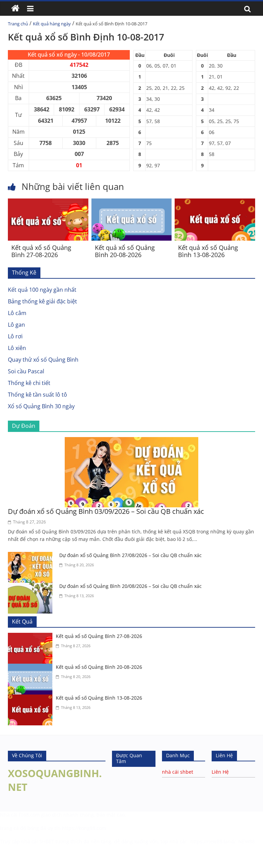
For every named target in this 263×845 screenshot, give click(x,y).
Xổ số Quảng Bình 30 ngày (41, 406)
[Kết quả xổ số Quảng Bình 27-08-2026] (48, 202)
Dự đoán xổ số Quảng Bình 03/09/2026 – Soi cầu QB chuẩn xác (106, 511)
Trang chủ (18, 24)
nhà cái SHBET (37, 841)
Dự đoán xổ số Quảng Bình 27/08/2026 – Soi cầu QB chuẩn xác (130, 555)
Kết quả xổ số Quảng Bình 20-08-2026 (125, 251)
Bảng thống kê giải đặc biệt (42, 301)
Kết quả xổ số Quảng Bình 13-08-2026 (208, 251)
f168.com (29, 814)
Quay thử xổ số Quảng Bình (43, 359)
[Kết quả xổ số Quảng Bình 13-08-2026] (215, 202)
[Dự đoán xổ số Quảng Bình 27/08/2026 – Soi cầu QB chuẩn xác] (32, 556)
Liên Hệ (220, 772)
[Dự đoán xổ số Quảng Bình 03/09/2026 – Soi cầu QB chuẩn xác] (131, 441)
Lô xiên (17, 348)
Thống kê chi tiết (29, 383)
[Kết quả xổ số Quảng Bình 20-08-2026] (131, 202)
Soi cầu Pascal (26, 371)
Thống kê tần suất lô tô (37, 394)
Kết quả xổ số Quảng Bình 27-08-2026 (41, 251)
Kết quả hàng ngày (52, 24)
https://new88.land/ (213, 841)
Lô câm (17, 313)
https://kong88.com (84, 828)
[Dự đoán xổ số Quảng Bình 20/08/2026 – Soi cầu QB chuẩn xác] (32, 587)
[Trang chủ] (15, 8)
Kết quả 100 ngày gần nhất (42, 289)
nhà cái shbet (177, 772)
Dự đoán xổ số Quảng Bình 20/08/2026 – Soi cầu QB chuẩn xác (130, 586)
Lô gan (16, 324)
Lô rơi (15, 336)
